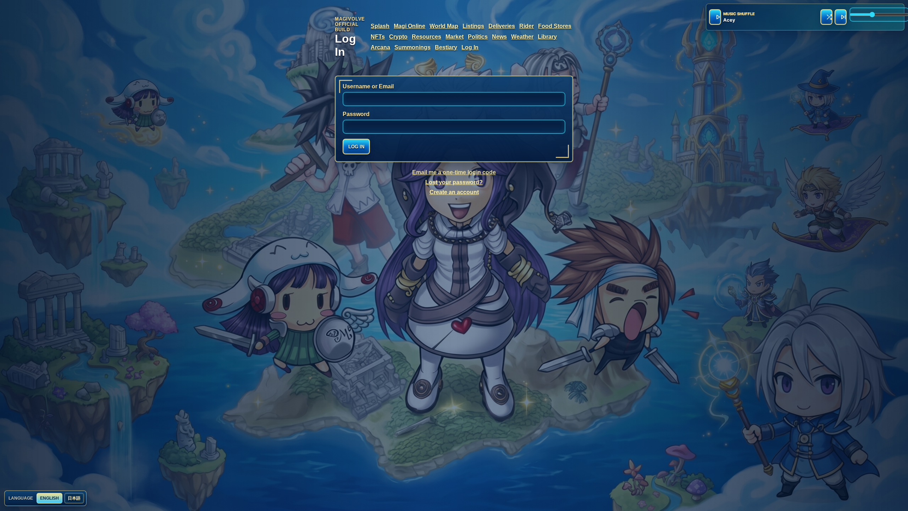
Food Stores (554, 26)
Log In (469, 47)
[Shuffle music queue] (826, 17)
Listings (473, 26)
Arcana (380, 47)
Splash (380, 26)
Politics (478, 37)
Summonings (412, 47)
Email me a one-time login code (454, 172)
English (49, 498)
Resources (426, 37)
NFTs (378, 37)
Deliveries (501, 26)
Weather (522, 37)
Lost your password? (454, 182)
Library (547, 37)
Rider (526, 26)
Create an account (454, 192)
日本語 (74, 498)
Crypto (398, 37)
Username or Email (368, 86)
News (499, 37)
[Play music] (715, 17)
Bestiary (446, 47)
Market (454, 37)
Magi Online (409, 26)
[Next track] (841, 17)
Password (356, 114)
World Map (444, 26)
